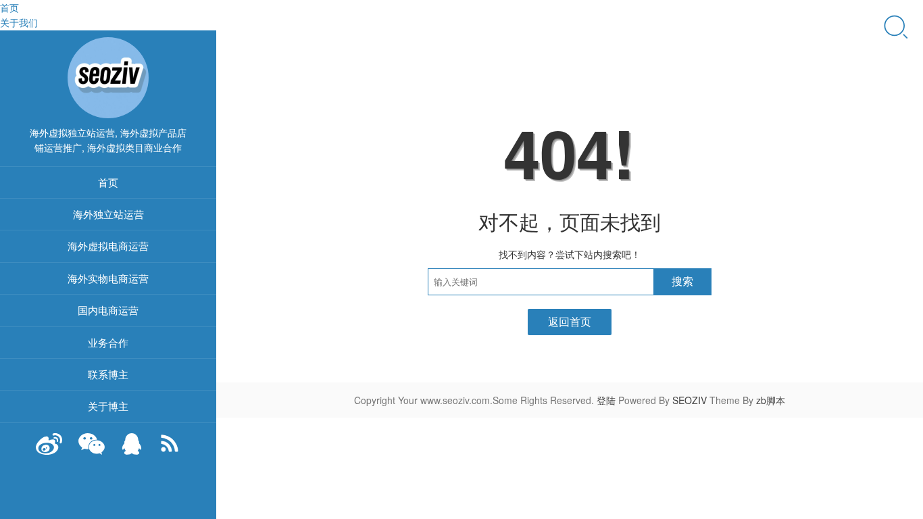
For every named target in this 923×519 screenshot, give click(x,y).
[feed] (169, 451)
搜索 (682, 281)
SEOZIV (689, 400)
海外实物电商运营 (108, 278)
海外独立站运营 (108, 214)
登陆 (606, 400)
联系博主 (108, 374)
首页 (9, 7)
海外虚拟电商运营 (108, 246)
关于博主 (108, 406)
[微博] (49, 451)
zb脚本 (770, 400)
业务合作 (108, 342)
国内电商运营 (108, 310)
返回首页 (569, 321)
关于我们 (19, 22)
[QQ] (132, 451)
